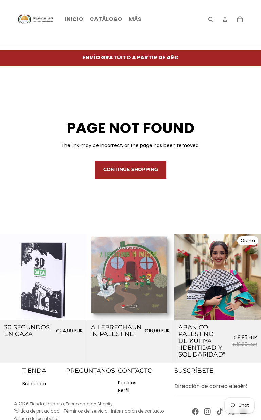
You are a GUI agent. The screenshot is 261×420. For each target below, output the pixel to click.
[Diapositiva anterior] (97, 277)
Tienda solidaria (47, 404)
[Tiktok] (219, 411)
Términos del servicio (85, 411)
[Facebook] (195, 411)
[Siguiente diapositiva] (164, 277)
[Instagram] (207, 411)
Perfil (123, 390)
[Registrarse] (241, 386)
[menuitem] (135, 19)
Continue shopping (130, 169)
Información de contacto (137, 411)
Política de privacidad (37, 411)
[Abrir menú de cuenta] (225, 19)
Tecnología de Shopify (89, 404)
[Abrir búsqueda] (210, 19)
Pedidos (127, 382)
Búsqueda (34, 383)
